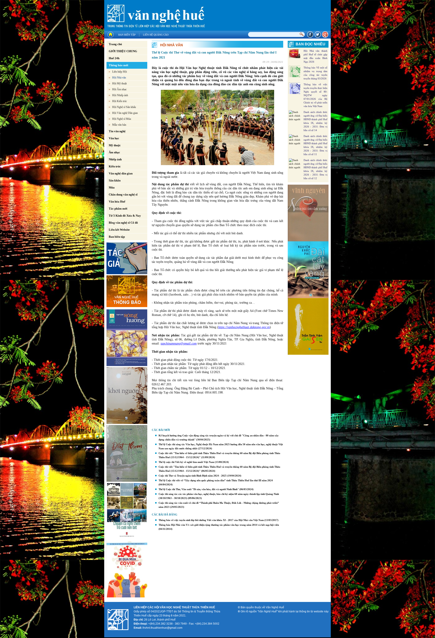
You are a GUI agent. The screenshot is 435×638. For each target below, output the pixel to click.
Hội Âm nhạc (119, 89)
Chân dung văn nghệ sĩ (123, 194)
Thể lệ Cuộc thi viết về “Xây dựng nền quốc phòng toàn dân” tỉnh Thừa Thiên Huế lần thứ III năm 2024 (216, 480)
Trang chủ (115, 44)
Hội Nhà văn (119, 77)
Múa (112, 187)
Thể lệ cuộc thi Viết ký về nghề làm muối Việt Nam (186, 462)
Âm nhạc (114, 152)
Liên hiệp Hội (119, 71)
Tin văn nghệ (117, 131)
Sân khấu (115, 180)
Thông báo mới (118, 65)
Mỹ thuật (114, 145)
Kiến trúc (115, 166)
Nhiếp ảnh (115, 159)
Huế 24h (114, 58)
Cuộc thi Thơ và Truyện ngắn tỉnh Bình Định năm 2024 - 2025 (193, 475)
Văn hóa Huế (117, 201)
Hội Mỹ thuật (119, 83)
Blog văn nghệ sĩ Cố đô (123, 222)
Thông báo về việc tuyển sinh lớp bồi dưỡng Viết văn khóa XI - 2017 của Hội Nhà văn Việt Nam (211, 520)
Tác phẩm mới (118, 208)
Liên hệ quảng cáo (156, 34)
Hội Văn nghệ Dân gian (125, 113)
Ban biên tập (126, 34)
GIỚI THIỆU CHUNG (123, 51)
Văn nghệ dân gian (121, 173)
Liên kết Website (119, 229)
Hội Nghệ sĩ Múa (121, 118)
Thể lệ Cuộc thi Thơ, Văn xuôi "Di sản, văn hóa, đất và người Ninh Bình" (199, 489)
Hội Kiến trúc (119, 101)
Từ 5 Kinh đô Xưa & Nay (125, 215)
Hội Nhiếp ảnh (120, 95)
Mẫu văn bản (119, 124)
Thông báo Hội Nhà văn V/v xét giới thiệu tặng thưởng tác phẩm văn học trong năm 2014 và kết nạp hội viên (219, 524)
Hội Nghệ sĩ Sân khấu (124, 107)
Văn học (114, 138)
